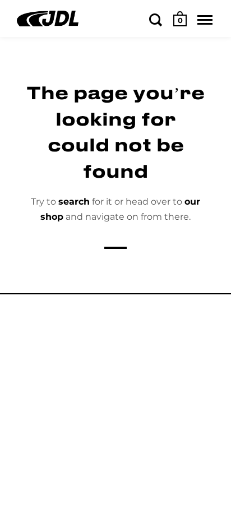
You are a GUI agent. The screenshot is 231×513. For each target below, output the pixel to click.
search (74, 201)
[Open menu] (204, 19)
